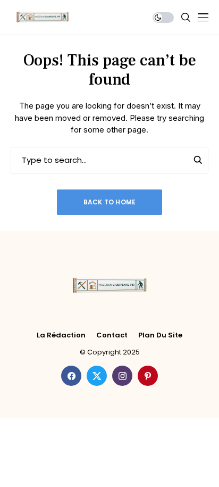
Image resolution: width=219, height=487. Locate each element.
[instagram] (122, 376)
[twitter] (97, 376)
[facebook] (71, 376)
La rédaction (61, 335)
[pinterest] (148, 376)
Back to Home (109, 202)
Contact (112, 335)
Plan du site (160, 335)
